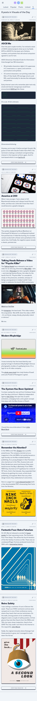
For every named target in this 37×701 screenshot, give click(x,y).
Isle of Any (10, 397)
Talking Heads (9, 266)
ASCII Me (6, 43)
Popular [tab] (13, 7)
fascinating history (16, 544)
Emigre (19, 451)
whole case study (10, 372)
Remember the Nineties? (14, 447)
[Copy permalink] (32, 17)
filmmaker (13, 271)
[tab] (33, 7)
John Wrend (16, 627)
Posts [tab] (20, 7)
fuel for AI (21, 157)
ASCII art (13, 89)
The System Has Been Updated (17, 388)
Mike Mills (27, 269)
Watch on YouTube (7, 306)
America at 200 (9, 195)
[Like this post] (35, 17)
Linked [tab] (27, 7)
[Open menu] (3, 3)
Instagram (7, 310)
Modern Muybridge (11, 335)
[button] (18, 2)
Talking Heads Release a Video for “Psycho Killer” (17, 262)
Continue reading (17, 162)
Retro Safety (7, 603)
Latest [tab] (5, 7)
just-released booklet (23, 482)
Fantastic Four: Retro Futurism (17, 529)
